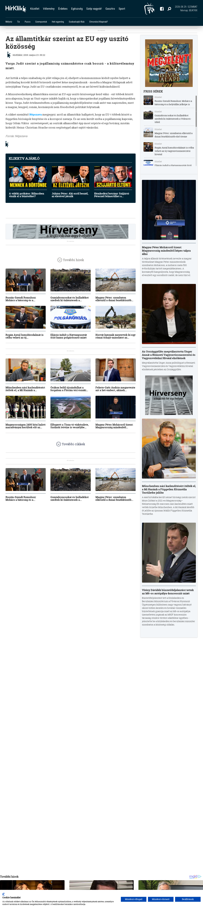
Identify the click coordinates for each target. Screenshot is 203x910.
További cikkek (73, 444)
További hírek (73, 260)
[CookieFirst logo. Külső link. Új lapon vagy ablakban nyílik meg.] (3, 894)
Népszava (35, 114)
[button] (169, 8)
